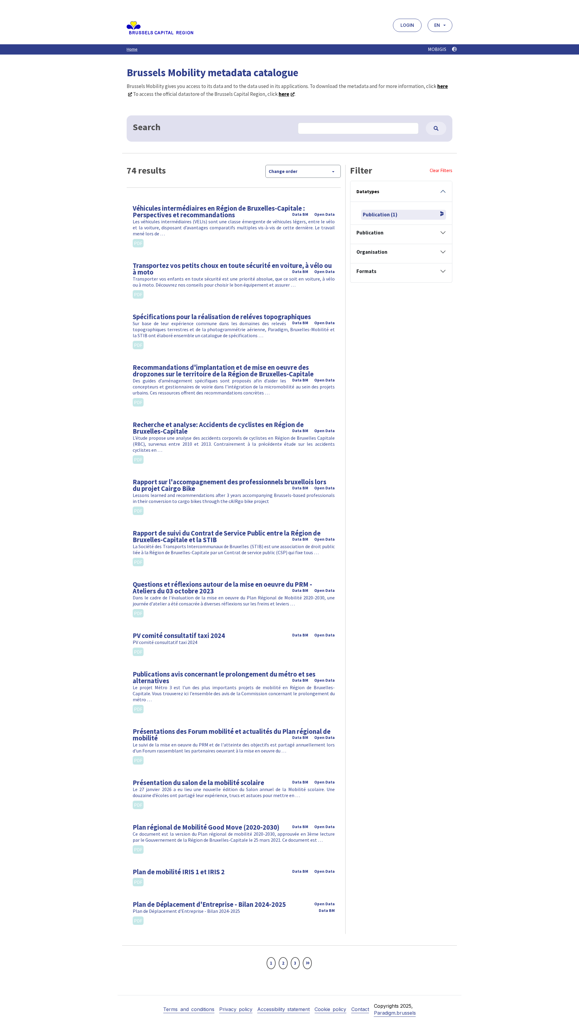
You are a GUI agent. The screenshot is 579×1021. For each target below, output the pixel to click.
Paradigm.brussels (395, 1013)
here (284, 94)
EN (437, 25)
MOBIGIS (437, 49)
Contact (360, 1009)
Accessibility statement (283, 1009)
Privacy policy (235, 1009)
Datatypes (367, 191)
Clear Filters (441, 170)
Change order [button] (283, 171)
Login (407, 25)
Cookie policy (330, 1009)
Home (132, 49)
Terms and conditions (188, 1009)
